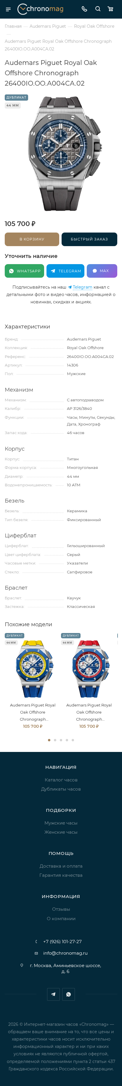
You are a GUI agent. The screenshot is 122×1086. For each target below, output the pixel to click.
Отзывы (61, 909)
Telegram (82, 287)
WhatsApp (68, 994)
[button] (49, 740)
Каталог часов (61, 780)
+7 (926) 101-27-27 (62, 941)
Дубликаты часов (61, 789)
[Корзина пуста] (111, 9)
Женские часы (61, 832)
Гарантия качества (61, 875)
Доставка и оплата (61, 866)
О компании (61, 918)
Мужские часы (61, 823)
